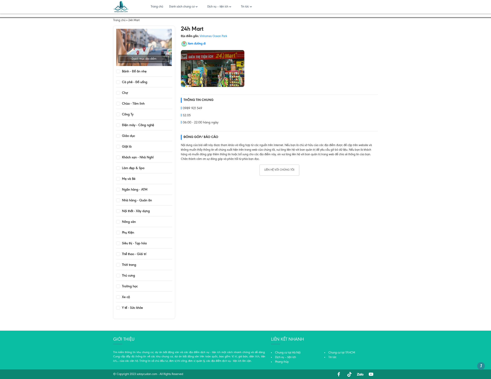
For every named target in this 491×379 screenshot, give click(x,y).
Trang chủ (157, 6)
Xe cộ (126, 297)
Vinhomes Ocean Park (213, 36)
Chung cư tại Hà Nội (288, 352)
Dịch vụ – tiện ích (217, 6)
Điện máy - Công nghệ (138, 125)
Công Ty (127, 114)
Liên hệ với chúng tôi (279, 169)
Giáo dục (128, 136)
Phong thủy (282, 361)
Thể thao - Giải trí (134, 254)
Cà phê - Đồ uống (134, 82)
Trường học (130, 286)
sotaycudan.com (147, 374)
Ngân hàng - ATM (134, 190)
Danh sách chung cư (182, 6)
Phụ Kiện (128, 233)
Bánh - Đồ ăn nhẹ (134, 71)
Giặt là (127, 147)
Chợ (125, 93)
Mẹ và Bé (128, 179)
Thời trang (129, 265)
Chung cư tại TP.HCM (341, 352)
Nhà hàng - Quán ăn (137, 200)
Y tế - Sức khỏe (132, 308)
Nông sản (129, 222)
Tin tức (245, 6)
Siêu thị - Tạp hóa (134, 243)
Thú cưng (128, 275)
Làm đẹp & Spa (133, 168)
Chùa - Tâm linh (133, 104)
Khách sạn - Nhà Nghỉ (138, 157)
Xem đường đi (197, 43)
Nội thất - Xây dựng (136, 211)
